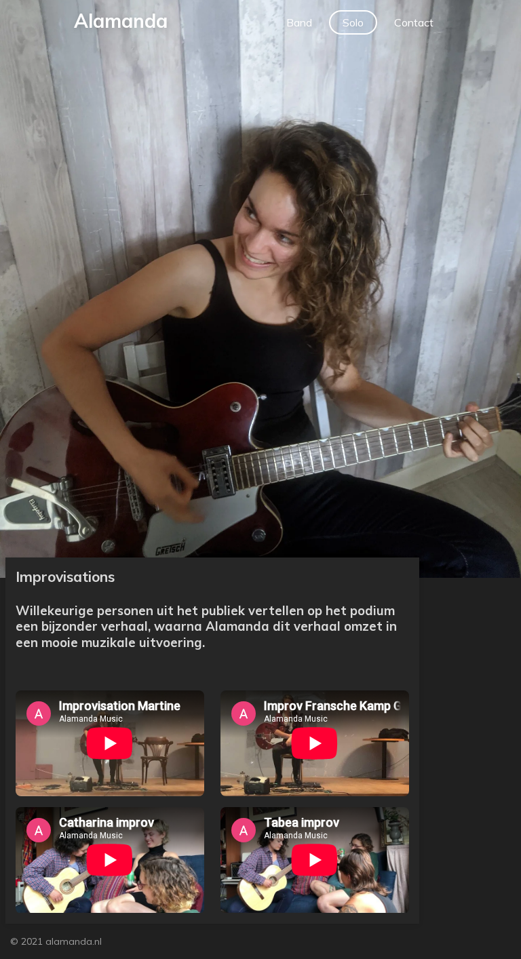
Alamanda (121, 21)
